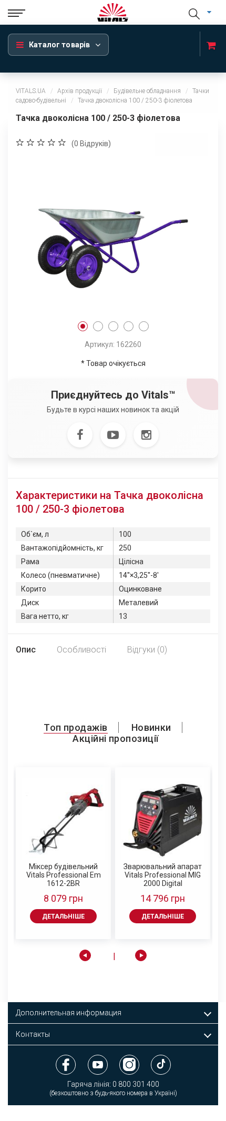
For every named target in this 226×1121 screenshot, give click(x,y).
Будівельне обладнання (147, 91)
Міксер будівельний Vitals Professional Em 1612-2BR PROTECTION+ (63, 875)
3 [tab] (113, 326)
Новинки (151, 727)
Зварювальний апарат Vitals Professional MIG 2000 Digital (163, 875)
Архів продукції (79, 91)
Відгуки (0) (147, 650)
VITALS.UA (31, 91)
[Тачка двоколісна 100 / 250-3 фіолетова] (113, 236)
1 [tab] (83, 326)
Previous (85, 955)
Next (141, 955)
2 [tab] (98, 326)
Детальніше (63, 916)
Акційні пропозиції (115, 738)
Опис (26, 650)
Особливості (81, 650)
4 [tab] (128, 326)
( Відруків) (91, 143)
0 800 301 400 (135, 1084)
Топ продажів (75, 727)
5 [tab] (144, 326)
